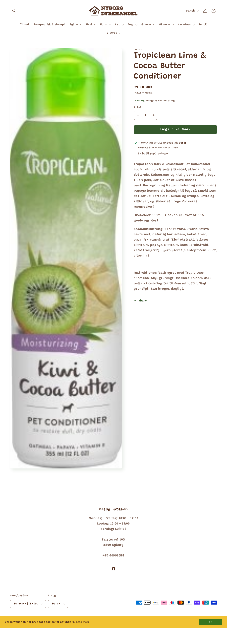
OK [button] (210, 622)
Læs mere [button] (83, 622)
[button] (14, 10)
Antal (137, 107)
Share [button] (142, 300)
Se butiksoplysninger (153, 153)
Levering (139, 100)
